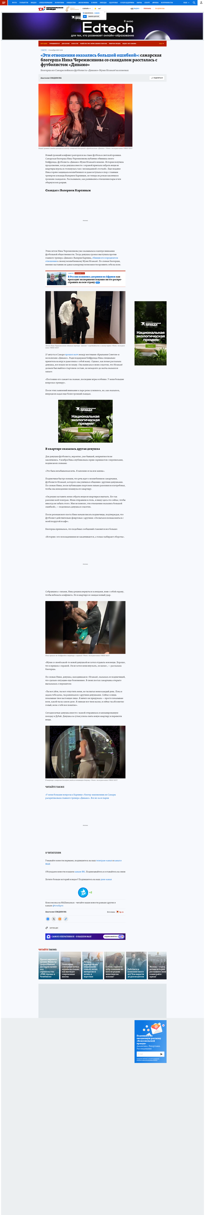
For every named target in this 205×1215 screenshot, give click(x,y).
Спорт (147, 2)
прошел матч (71, 354)
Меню (3, 2)
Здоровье (113, 2)
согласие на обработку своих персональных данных (148, 1059)
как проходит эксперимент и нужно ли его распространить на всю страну (95, 279)
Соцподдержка (127, 2)
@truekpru (58, 905)
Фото (14, 2)
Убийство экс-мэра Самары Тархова (93, 43)
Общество (71, 2)
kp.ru (121, 912)
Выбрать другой (94, 16)
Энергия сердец (115, 43)
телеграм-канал (104, 860)
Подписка (159, 8)
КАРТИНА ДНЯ (54, 928)
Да (85, 16)
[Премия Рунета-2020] (71, 8)
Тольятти (23, 2)
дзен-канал (106, 879)
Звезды (103, 2)
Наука (139, 2)
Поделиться (158, 78)
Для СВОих (66, 43)
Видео (34, 2)
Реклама (147, 8)
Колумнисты (167, 2)
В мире (94, 2)
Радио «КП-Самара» (129, 43)
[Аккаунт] (201, 2)
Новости (74, 43)
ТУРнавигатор (54, 43)
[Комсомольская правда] (50, 8)
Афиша (155, 2)
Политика (59, 2)
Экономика (83, 2)
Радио (136, 8)
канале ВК (80, 871)
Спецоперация (45, 2)
